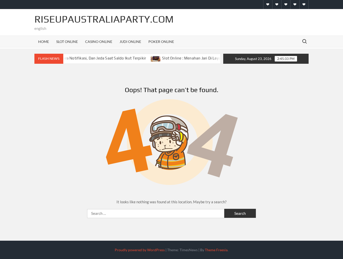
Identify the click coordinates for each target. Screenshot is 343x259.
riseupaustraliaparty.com (104, 19)
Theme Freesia (216, 250)
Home (43, 41)
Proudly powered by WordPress (140, 250)
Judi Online (130, 41)
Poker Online (161, 41)
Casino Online (98, 41)
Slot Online (67, 41)
